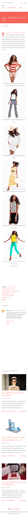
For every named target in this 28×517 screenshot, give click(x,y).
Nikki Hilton (9, 310)
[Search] (22, 3)
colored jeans (6, 291)
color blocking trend (8, 289)
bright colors (10, 287)
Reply (8, 323)
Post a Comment (11, 411)
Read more (23, 411)
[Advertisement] (14, 356)
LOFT (12, 291)
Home (3, 7)
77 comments (10, 455)
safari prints (5, 293)
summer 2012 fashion (8, 295)
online (4, 49)
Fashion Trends (10, 321)
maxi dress (17, 291)
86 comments (10, 500)
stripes (12, 293)
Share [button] (3, 299)
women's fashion (7, 297)
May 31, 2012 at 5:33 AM (19, 310)
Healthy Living (12, 7)
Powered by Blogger (15, 509)
